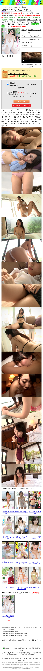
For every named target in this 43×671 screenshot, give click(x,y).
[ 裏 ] (12, 56)
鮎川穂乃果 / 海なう (21, 512)
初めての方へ (8, 648)
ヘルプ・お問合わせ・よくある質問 (23, 648)
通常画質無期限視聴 (14, 84)
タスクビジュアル (32, 22)
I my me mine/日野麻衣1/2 (35, 537)
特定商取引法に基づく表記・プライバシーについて (17, 658)
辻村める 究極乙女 (8, 587)
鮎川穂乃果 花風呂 (8, 562)
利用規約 (35, 658)
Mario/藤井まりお (34, 587)
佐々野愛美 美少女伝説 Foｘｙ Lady (35, 563)
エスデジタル (20, 22)
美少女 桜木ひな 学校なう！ (9, 512)
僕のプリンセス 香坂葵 (8, 537)
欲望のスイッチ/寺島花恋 (21, 537)
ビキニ (10, 7)
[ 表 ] (8, 56)
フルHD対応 (32, 39)
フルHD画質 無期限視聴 (17, 93)
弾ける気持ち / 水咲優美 (35, 512)
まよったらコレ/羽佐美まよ (21, 563)
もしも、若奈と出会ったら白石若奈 (21, 588)
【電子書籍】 (12, 24)
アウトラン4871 (32, 20)
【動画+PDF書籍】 (24, 24)
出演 (24, 30)
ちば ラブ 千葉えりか (8, 616)
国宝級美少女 (21, 20)
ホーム (4, 7)
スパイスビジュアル (34, 36)
